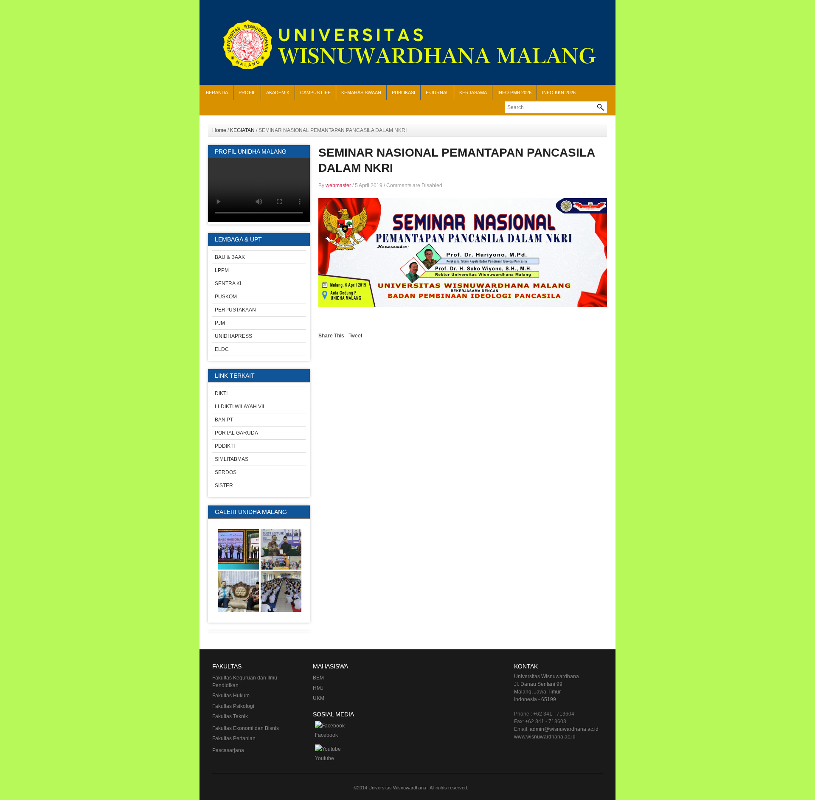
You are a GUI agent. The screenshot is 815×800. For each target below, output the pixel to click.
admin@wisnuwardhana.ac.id (564, 729)
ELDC (222, 349)
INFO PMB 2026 (514, 92)
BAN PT (224, 420)
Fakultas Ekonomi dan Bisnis (245, 728)
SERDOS (225, 472)
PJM (220, 323)
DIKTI (221, 393)
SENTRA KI (228, 283)
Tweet (355, 336)
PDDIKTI (225, 446)
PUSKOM (226, 297)
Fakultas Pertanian (234, 738)
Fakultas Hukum (231, 696)
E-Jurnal (437, 92)
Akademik (277, 92)
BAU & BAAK (230, 257)
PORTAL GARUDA (236, 433)
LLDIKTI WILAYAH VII (239, 407)
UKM (318, 698)
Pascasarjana (228, 750)
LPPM (222, 270)
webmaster (338, 185)
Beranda (217, 92)
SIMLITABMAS (231, 459)
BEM (318, 678)
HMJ (318, 688)
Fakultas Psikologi (233, 706)
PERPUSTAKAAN (235, 310)
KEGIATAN (242, 130)
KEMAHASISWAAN (361, 92)
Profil (247, 92)
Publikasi (403, 92)
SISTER (224, 485)
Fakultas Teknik (230, 716)
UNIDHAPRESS (233, 336)
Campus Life (315, 92)
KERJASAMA (473, 92)
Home (219, 130)
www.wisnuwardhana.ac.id (545, 737)
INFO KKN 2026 (559, 92)
